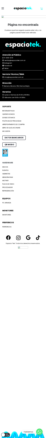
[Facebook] (8, 237)
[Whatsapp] (39, 432)
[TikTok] (38, 237)
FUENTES (5, 170)
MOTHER (5, 180)
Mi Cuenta (6, 131)
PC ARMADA (6, 203)
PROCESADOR (7, 187)
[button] (2, 8)
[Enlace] (23, 8)
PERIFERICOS (7, 227)
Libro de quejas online (11, 128)
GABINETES (6, 174)
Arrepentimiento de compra (13, 124)
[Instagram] (18, 237)
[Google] (28, 237)
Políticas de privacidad (11, 121)
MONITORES (6, 215)
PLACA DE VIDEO (8, 184)
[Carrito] (41, 9)
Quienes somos (8, 114)
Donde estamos (8, 117)
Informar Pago (8, 111)
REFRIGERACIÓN (8, 191)
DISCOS (5, 167)
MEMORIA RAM (7, 177)
